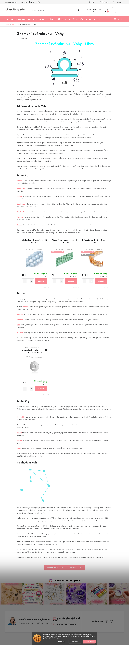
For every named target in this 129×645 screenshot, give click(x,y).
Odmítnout (75, 642)
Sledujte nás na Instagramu (66, 580)
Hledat (79, 10)
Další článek (76, 568)
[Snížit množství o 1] (25, 281)
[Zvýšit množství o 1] (31, 281)
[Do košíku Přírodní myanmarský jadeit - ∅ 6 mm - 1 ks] (71, 281)
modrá (25, 306)
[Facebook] (106, 621)
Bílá (18, 325)
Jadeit (19, 196)
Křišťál (19, 433)
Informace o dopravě (27, 2)
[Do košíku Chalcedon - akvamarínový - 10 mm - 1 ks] (41, 281)
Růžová (20, 314)
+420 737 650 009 (95, 10)
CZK (93, 2)
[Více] (118, 19)
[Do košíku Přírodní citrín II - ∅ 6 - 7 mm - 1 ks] (101, 281)
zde (64, 638)
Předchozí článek (55, 568)
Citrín (19, 225)
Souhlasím (90, 642)
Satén (19, 440)
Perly (19, 448)
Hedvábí (20, 417)
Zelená (20, 319)
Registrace (119, 2)
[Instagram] (111, 621)
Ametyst (20, 217)
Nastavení (61, 642)
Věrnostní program (11, 2)
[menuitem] (16, 19)
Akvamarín (21, 188)
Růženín (20, 180)
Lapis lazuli (21, 204)
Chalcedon (21, 212)
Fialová (20, 332)
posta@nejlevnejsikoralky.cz (67, 619)
